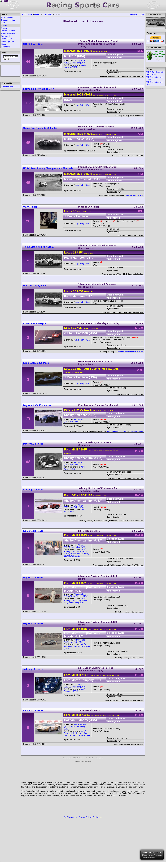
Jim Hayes (125, 700)
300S (80, 94)
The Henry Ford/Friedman (96, 431)
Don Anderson (137, 612)
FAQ (66, 817)
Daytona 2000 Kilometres (37, 405)
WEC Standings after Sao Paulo (155, 73)
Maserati (70, 51)
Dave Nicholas (137, 116)
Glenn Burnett (123, 521)
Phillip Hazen (115, 565)
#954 (80, 252)
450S (80, 133)
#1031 (83, 583)
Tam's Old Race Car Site (134, 195)
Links (3, 44)
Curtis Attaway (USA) (75, 66)
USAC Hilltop (30, 206)
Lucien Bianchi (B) (72, 556)
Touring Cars (6, 39)
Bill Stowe (113, 521)
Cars (3, 23)
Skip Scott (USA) (76, 603)
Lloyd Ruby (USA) (78, 63)
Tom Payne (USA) (74, 468)
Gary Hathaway (122, 76)
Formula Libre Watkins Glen (38, 88)
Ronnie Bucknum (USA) (79, 735)
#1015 (83, 449)
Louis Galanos (137, 76)
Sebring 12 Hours (33, 44)
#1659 (88, 51)
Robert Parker (137, 394)
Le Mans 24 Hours (33, 531)
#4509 (88, 133)
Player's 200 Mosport (35, 323)
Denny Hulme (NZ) (77, 547)
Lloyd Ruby (47, 14)
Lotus (68, 211)
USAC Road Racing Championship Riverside (48, 168)
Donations (5, 47)
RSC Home (27, 14)
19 (74, 252)
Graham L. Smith (136, 431)
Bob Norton (120, 195)
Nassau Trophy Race (35, 285)
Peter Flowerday (137, 744)
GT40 (75, 409)
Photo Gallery (7, 17)
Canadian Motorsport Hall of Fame (130, 352)
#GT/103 (85, 409)
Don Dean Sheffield (135, 156)
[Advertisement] (10, 70)
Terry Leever (138, 235)
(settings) (133, 14)
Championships (8, 20)
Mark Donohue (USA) (79, 554)
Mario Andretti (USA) (75, 645)
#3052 (88, 94)
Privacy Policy (85, 817)
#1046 (83, 629)
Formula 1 (5, 36)
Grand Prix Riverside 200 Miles (40, 128)
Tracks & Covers (8, 31)
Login (141, 14)
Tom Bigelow (138, 700)
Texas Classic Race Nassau (38, 247)
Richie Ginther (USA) (79, 596)
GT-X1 (75, 495)
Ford (67, 409)
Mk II (74, 449)
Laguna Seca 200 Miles (36, 363)
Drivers (37, 14)
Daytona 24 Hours (33, 443)
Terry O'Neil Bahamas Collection (130, 274)
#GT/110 (86, 495)
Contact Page (7, 86)
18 (74, 211)
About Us (73, 817)
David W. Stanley (102, 521)
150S (80, 51)
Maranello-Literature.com (116, 431)
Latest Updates (7, 41)
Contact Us (97, 817)
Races (4, 28)
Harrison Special (88, 368)
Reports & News (8, 33)
